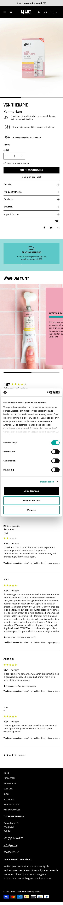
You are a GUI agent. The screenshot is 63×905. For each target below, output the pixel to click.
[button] (54, 12)
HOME (6, 773)
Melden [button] (37, 563)
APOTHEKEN (9, 799)
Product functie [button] (13, 191)
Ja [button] (31, 563)
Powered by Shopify (33, 891)
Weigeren (31, 510)
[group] (31, 384)
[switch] (55, 451)
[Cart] (45, 12)
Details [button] (7, 184)
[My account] (39, 12)
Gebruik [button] (8, 206)
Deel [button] (43, 563)
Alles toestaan (31, 491)
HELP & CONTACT (11, 804)
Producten (9, 778)
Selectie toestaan (31, 500)
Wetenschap (10, 783)
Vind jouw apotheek (31, 177)
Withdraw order (12, 809)
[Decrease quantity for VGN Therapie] (7, 156)
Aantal (6, 150)
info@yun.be (10, 845)
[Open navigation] (7, 12)
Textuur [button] (8, 199)
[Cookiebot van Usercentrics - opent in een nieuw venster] (47, 392)
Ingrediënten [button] (11, 214)
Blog (6, 794)
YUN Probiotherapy (17, 891)
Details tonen (47, 481)
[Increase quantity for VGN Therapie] (22, 156)
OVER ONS (8, 788)
